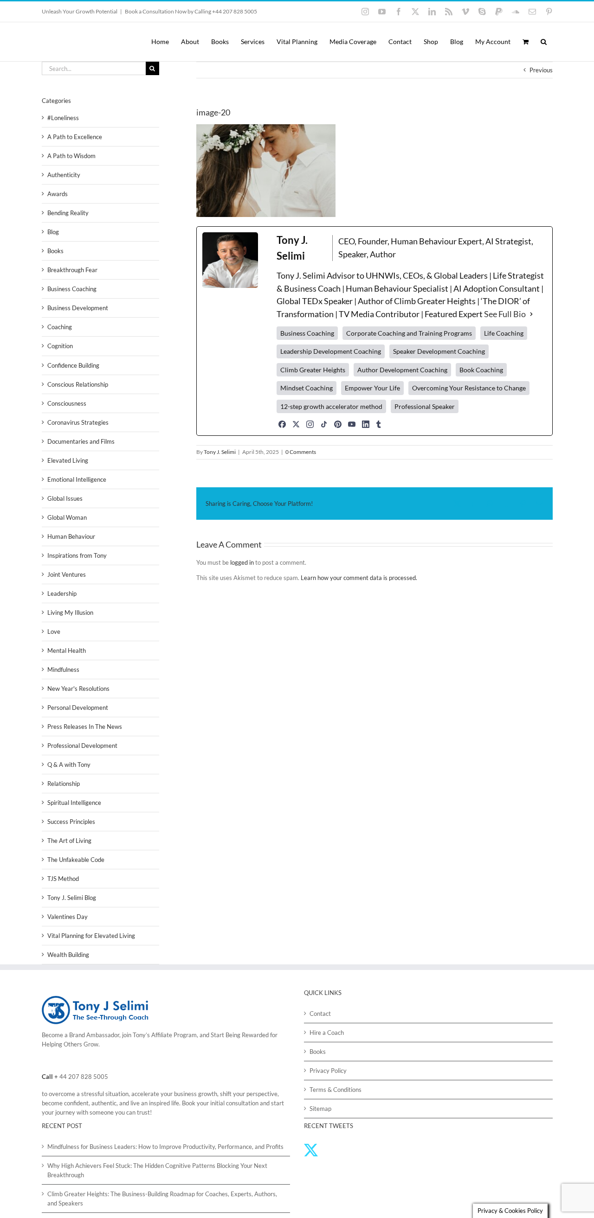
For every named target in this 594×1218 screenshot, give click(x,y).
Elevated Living (67, 460)
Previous (541, 70)
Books (55, 251)
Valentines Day (67, 916)
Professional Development (82, 745)
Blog (53, 232)
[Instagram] (310, 424)
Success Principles (71, 821)
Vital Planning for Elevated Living (91, 935)
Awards (57, 194)
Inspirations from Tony (77, 555)
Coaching (59, 327)
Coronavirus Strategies (78, 422)
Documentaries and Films (81, 441)
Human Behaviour (71, 536)
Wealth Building (68, 954)
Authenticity (63, 175)
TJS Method (63, 878)
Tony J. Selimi (220, 451)
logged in (242, 562)
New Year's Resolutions (78, 688)
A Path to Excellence (74, 136)
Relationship (63, 783)
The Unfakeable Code (75, 859)
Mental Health (66, 650)
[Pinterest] (337, 424)
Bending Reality (68, 213)
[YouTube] (351, 424)
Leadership (62, 593)
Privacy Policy (328, 1070)
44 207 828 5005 (83, 1076)
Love (53, 631)
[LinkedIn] (365, 424)
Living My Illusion (70, 612)
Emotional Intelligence (76, 479)
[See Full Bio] (531, 314)
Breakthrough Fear (72, 270)
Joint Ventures (66, 574)
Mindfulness (63, 669)
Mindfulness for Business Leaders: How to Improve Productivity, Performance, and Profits (165, 1146)
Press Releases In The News (84, 726)
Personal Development (77, 707)
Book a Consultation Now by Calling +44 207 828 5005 (191, 11)
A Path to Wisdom (71, 155)
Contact (320, 1013)
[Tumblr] (378, 424)
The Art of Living (69, 840)
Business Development (77, 308)
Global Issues (65, 498)
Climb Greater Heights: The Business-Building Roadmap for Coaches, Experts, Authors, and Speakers (162, 1198)
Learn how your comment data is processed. (359, 577)
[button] (544, 41)
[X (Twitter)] (296, 424)
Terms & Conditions (336, 1089)
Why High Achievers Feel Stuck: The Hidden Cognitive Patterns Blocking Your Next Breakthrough (157, 1170)
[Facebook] (282, 424)
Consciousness (66, 403)
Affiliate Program (174, 1035)
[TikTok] (323, 424)
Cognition (60, 346)
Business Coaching (72, 289)
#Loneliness (63, 117)
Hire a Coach (327, 1032)
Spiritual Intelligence (74, 802)
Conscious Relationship (77, 384)
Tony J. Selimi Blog (71, 897)
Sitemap (320, 1108)
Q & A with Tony (68, 764)
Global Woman (67, 517)
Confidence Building (73, 365)
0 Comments (300, 451)
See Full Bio (505, 314)
